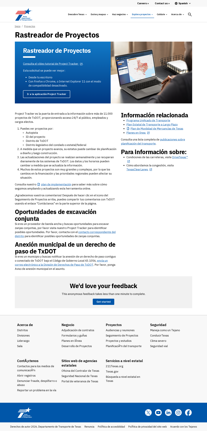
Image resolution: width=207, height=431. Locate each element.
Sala (19, 346)
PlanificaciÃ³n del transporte (124, 346)
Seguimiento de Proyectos (122, 335)
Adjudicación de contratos (78, 330)
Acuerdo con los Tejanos (183, 426)
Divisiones (23, 335)
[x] (148, 412)
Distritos (22, 330)
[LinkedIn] (168, 412)
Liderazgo (23, 341)
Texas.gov (112, 371)
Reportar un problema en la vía (36, 390)
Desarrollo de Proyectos (77, 346)
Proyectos (29, 26)
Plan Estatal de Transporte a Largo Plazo (152, 124)
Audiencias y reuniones (120, 330)
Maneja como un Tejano (165, 330)
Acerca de (25, 325)
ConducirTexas (159, 335)
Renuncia (89, 426)
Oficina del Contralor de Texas (80, 370)
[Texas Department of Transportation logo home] (24, 14)
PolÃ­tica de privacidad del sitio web (147, 426)
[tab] (77, 14)
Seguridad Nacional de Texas (80, 376)
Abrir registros (26, 375)
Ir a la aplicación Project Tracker (46, 94)
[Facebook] (188, 412)
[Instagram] (178, 412)
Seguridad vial (159, 346)
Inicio (17, 26)
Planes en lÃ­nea (72, 341)
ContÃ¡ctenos (27, 361)
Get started (104, 301)
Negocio (68, 325)
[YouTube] (158, 412)
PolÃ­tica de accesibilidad (111, 426)
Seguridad (158, 325)
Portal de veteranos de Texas (80, 381)
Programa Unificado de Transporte (148, 120)
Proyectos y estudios (119, 341)
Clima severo (158, 341)
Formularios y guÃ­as (74, 335)
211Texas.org (114, 366)
